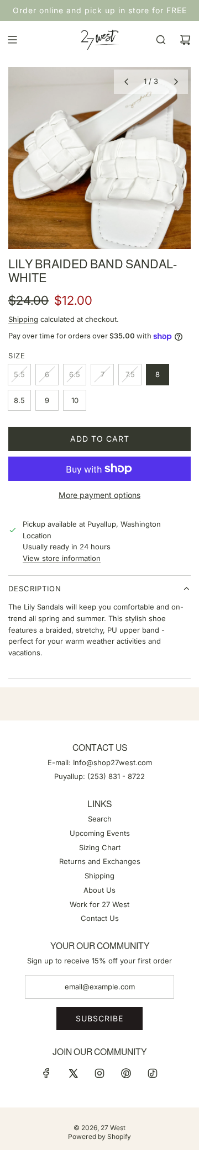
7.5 (130, 374)
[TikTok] (152, 1073)
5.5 (19, 374)
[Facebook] (46, 1073)
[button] (126, 82)
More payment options (99, 495)
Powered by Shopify (99, 1136)
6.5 (74, 374)
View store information (62, 558)
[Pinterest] (126, 1073)
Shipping (23, 319)
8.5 (19, 400)
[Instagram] (99, 1073)
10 (74, 400)
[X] (73, 1073)
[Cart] (185, 40)
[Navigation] (12, 40)
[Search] (161, 40)
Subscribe (99, 1018)
